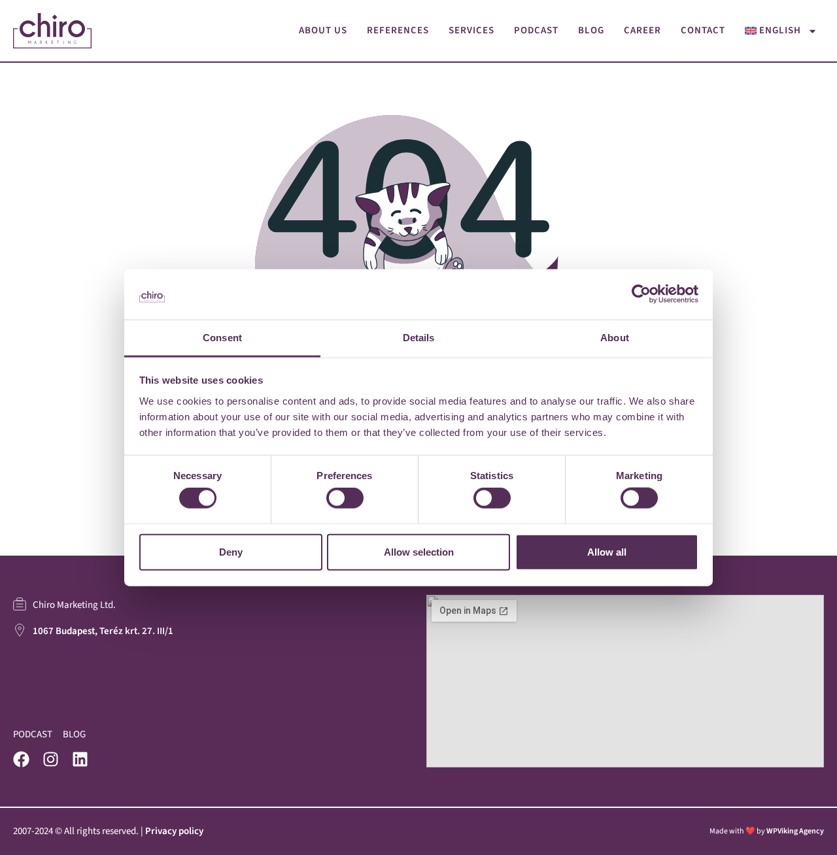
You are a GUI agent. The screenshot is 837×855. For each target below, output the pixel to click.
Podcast (536, 30)
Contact (703, 30)
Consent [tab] (222, 337)
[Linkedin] (80, 759)
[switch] (345, 498)
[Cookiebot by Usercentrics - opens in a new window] (641, 294)
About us (323, 30)
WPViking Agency (795, 831)
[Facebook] (21, 759)
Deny (231, 551)
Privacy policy (174, 831)
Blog (591, 30)
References (398, 30)
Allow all (606, 551)
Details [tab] (419, 337)
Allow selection (419, 551)
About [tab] (614, 337)
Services (471, 30)
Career (642, 30)
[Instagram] (51, 759)
